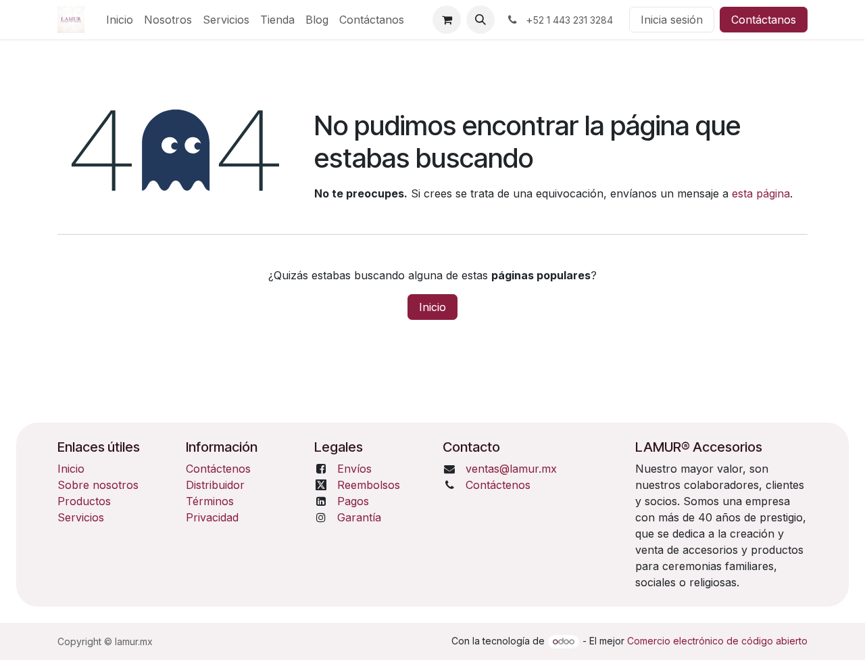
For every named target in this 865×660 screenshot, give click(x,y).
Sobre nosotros (98, 485)
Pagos (353, 501)
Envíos (354, 468)
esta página (761, 193)
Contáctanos (763, 19)
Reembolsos (368, 485)
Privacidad (212, 517)
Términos (210, 501)
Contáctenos (218, 468)
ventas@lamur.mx (511, 468)
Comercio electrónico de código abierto (717, 640)
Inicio (432, 307)
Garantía (359, 517)
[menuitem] (120, 19)
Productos (84, 501)
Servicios (80, 517)
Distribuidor (215, 485)
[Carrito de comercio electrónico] (446, 19)
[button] (480, 19)
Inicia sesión (672, 19)
